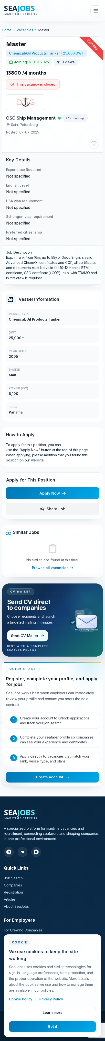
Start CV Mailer (24, 635)
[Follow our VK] (22, 852)
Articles (10, 899)
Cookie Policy (21, 999)
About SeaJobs (16, 906)
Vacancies (25, 30)
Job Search (13, 878)
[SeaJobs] (31, 11)
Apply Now (49, 493)
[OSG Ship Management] (25, 102)
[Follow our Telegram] (9, 852)
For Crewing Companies (23, 930)
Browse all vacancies (50, 568)
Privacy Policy (51, 999)
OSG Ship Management (31, 118)
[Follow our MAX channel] (36, 852)
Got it (52, 1026)
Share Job (56, 508)
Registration (13, 892)
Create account (49, 777)
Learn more (53, 1012)
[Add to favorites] (94, 143)
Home (6, 30)
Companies (13, 885)
